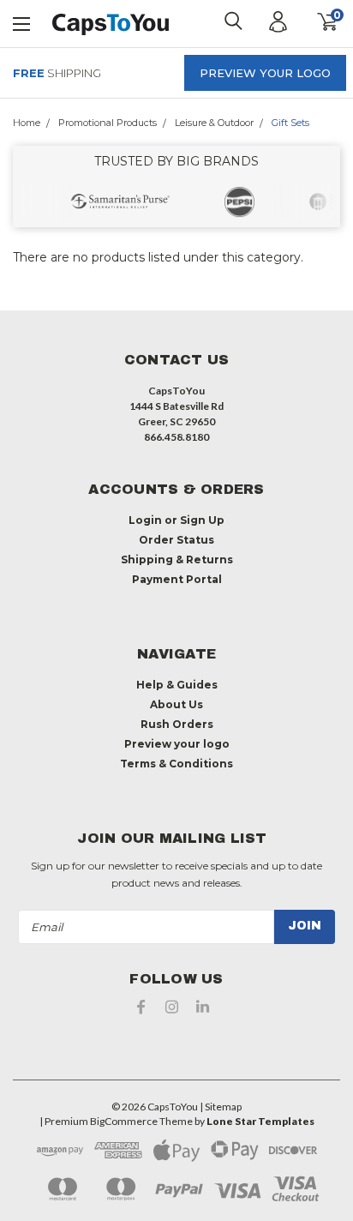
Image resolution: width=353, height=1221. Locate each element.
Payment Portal (177, 579)
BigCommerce (124, 1121)
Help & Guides (177, 684)
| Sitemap (221, 1106)
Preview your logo (265, 73)
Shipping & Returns (177, 559)
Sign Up (202, 520)
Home (26, 123)
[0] (316, 22)
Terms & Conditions (176, 763)
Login (145, 520)
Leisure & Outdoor (214, 123)
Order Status (176, 539)
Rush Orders (177, 724)
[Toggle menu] (22, 22)
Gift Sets (290, 123)
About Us (176, 704)
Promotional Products (107, 123)
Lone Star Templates (260, 1121)
